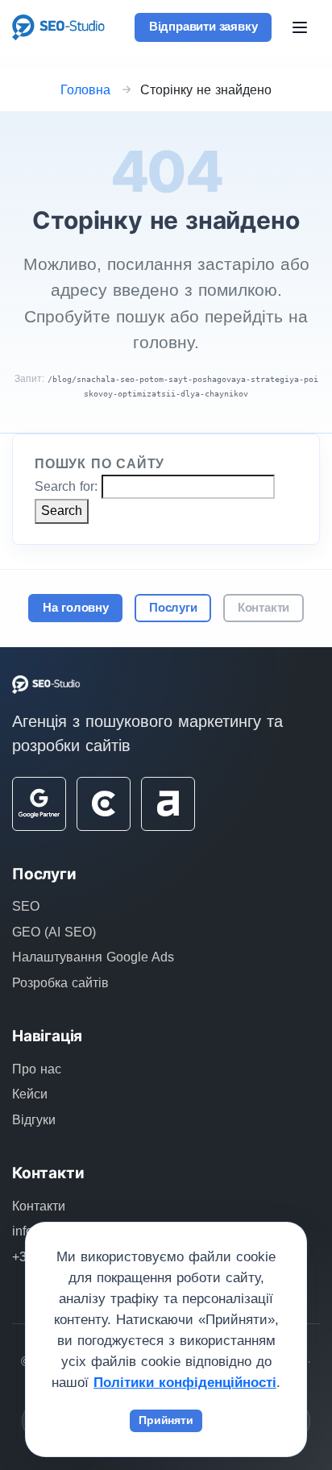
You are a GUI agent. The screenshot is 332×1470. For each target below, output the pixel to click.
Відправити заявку (203, 26)
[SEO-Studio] (59, 27)
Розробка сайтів (60, 983)
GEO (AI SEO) (54, 932)
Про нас (36, 1069)
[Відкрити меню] (300, 27)
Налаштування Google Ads (93, 957)
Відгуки (34, 1120)
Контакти (263, 607)
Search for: (66, 486)
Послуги (173, 607)
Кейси (30, 1094)
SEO (25, 906)
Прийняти (166, 1420)
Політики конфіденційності (184, 1382)
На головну (76, 607)
